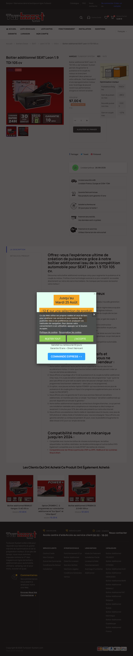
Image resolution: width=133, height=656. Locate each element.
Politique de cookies (49, 332)
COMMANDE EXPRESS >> (66, 356)
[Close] (94, 293)
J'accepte (80, 338)
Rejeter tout (53, 338)
